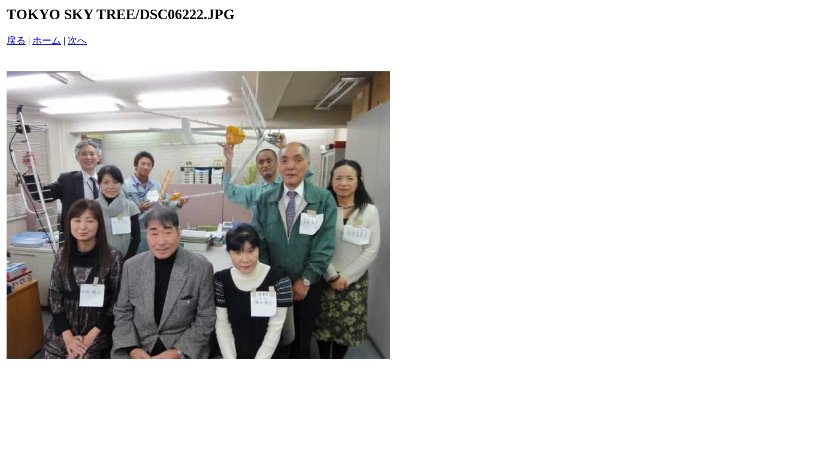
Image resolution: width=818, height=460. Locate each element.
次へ (77, 40)
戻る (16, 40)
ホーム (46, 40)
